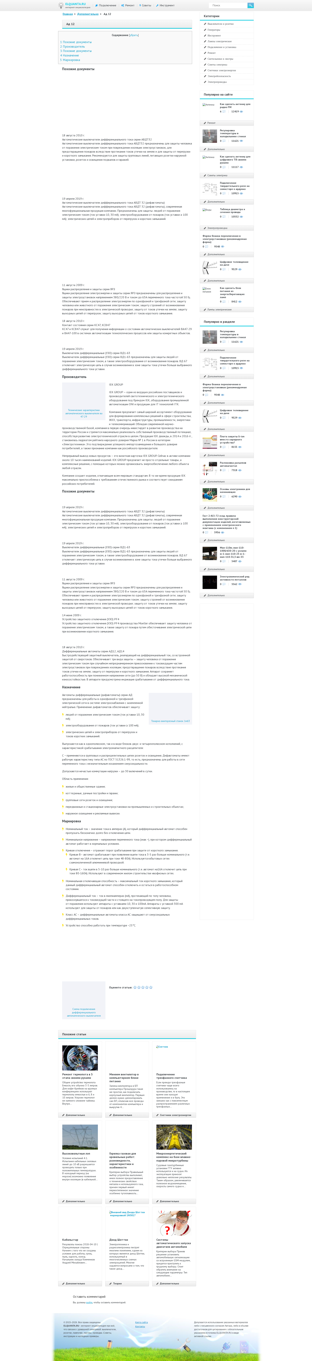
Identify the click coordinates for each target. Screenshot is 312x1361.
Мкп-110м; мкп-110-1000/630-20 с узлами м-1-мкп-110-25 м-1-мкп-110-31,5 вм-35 (233, 552)
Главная (68, 14)
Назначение (69, 55)
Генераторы (214, 29)
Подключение (107, 5)
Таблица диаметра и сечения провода (232, 211)
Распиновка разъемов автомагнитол (233, 464)
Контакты (140, 1326)
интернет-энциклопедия (77, 5)
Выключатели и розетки (221, 24)
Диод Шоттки (118, 1239)
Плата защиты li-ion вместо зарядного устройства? (232, 439)
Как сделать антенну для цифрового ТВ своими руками (235, 159)
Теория (117, 1283)
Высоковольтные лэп (76, 1153)
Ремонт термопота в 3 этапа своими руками (77, 1075)
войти (89, 1302)
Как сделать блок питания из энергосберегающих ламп (232, 292)
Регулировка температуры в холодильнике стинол (233, 133)
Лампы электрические (220, 41)
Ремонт (130, 5)
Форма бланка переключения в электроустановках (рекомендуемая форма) (225, 239)
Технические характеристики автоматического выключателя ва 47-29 (83, 413)
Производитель (72, 46)
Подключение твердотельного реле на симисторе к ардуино (235, 186)
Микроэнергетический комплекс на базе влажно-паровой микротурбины (173, 1157)
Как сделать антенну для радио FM (235, 105)
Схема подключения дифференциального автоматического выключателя (84, 1012)
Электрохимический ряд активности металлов (234, 578)
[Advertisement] (127, 100)
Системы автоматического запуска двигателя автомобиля (173, 1243)
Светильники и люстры (220, 59)
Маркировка (70, 60)
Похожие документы (76, 42)
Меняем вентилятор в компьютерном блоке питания (124, 1077)
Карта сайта (141, 1322)
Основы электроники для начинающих (235, 490)
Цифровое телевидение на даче (234, 263)
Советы (146, 5)
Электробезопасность (219, 76)
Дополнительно (88, 14)
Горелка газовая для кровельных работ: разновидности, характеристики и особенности (122, 1160)
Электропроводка (217, 82)
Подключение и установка (222, 47)
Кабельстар (70, 1239)
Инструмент (167, 5)
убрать (134, 35)
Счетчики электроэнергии (175, 1115)
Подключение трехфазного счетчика (171, 1075)
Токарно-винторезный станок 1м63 (170, 721)
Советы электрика (217, 64)
